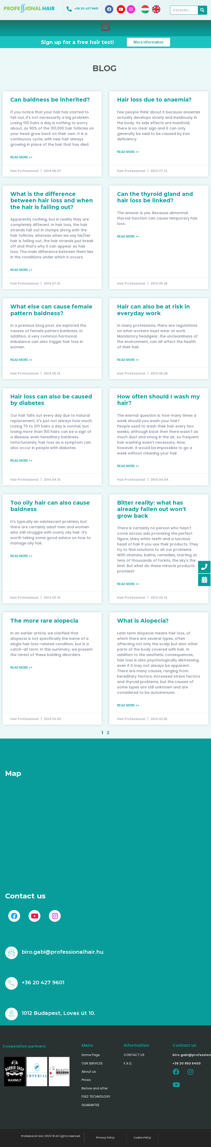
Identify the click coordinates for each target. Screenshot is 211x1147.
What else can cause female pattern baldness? (51, 309)
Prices (86, 1080)
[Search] (202, 10)
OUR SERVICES (92, 1063)
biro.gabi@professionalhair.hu (62, 952)
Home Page (91, 1055)
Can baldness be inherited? (50, 99)
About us (89, 1071)
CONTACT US (134, 1055)
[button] (105, 27)
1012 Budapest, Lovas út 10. (58, 1013)
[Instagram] (190, 1072)
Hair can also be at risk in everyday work (153, 309)
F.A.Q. (128, 1063)
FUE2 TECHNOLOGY (96, 1096)
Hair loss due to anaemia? (154, 99)
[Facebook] (176, 1072)
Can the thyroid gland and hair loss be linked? (155, 197)
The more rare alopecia (44, 620)
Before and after (95, 1088)
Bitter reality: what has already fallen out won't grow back (151, 509)
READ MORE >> (21, 157)
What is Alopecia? (143, 620)
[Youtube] (176, 1084)
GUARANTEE (90, 1105)
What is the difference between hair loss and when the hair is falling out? (51, 200)
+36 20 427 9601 (86, 8)
